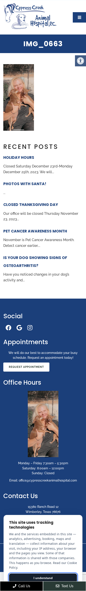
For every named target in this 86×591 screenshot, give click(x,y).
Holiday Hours (18, 157)
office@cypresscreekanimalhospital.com (48, 480)
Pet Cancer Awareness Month (35, 231)
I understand (43, 578)
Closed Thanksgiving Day (30, 204)
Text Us (66, 586)
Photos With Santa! (24, 183)
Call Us (23, 586)
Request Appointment (26, 366)
